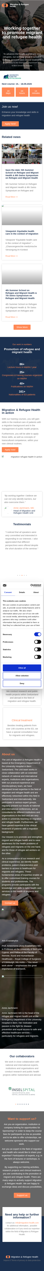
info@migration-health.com (27, 1223)
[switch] (37, 642)
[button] (22, 327)
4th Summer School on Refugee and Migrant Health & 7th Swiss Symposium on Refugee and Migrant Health (21, 294)
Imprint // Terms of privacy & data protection (22, 1260)
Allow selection (22, 676)
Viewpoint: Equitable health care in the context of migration (22, 232)
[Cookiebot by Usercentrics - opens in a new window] (31, 585)
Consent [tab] (8, 592)
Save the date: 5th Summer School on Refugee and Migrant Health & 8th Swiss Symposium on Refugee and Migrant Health (22, 174)
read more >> (12, 197)
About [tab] (36, 592)
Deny (22, 683)
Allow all (22, 668)
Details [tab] (22, 592)
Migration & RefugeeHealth (19, 5)
